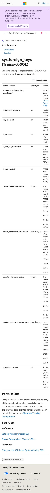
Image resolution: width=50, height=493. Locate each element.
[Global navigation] (2, 3)
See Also (7, 53)
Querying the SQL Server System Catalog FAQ (23, 450)
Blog (35, 479)
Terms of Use (32, 486)
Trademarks (7, 489)
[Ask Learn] (42, 33)
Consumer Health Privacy (12, 486)
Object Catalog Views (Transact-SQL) (21, 33)
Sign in (45, 3)
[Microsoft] (25, 3)
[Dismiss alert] (47, 9)
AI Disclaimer (7, 479)
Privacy (16, 483)
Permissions (9, 50)
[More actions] (46, 33)
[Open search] (39, 3)
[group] (25, 236)
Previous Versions (23, 479)
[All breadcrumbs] (4, 33)
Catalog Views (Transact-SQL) (15, 434)
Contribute (6, 483)
